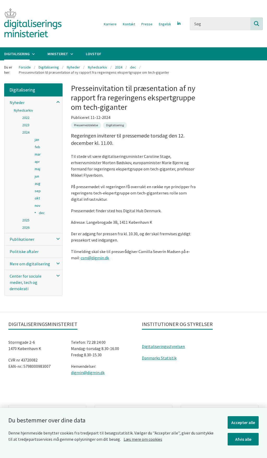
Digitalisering (17, 53)
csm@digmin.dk (95, 257)
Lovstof (93, 53)
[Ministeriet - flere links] (71, 53)
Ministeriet (57, 53)
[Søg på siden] (256, 24)
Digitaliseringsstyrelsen (163, 346)
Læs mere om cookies (143, 439)
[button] (57, 102)
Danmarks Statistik (159, 357)
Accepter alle (243, 422)
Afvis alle (243, 439)
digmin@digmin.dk (88, 372)
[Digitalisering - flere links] (33, 53)
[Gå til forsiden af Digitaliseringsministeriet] (31, 23)
